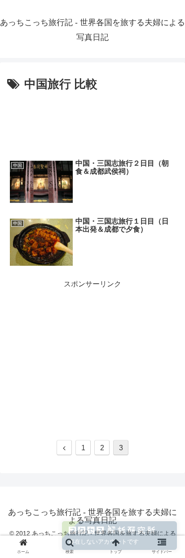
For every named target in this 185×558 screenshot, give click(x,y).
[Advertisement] (92, 121)
